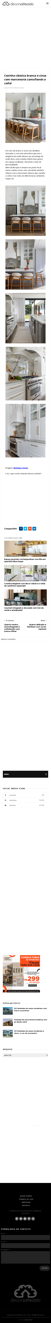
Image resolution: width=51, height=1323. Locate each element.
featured (8, 518)
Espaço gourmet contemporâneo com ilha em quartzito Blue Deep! (25, 560)
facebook (26, 795)
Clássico (13, 515)
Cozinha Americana (36, 515)
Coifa (18, 515)
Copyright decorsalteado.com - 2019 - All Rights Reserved (25, 1315)
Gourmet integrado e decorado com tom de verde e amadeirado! (24, 609)
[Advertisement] (25, 40)
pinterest (26, 805)
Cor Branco (26, 515)
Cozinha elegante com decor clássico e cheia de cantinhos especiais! (24, 584)
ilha (14, 518)
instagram (26, 800)
